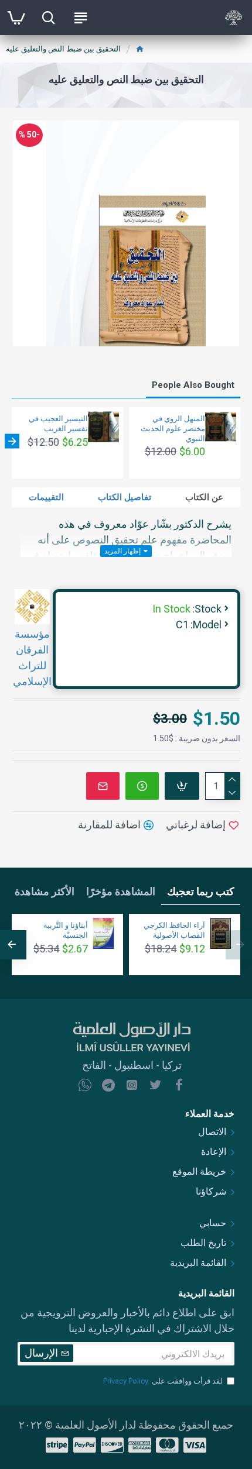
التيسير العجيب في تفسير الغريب (58, 423)
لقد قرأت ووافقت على (163, 1381)
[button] (240, 441)
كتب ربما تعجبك (200, 891)
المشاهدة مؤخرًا (120, 891)
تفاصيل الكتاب (124, 497)
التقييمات (46, 497)
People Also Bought (193, 385)
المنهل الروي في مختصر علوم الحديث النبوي (173, 428)
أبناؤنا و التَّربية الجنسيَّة (65, 930)
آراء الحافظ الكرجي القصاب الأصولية (174, 930)
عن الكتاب (204, 497)
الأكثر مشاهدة (44, 891)
